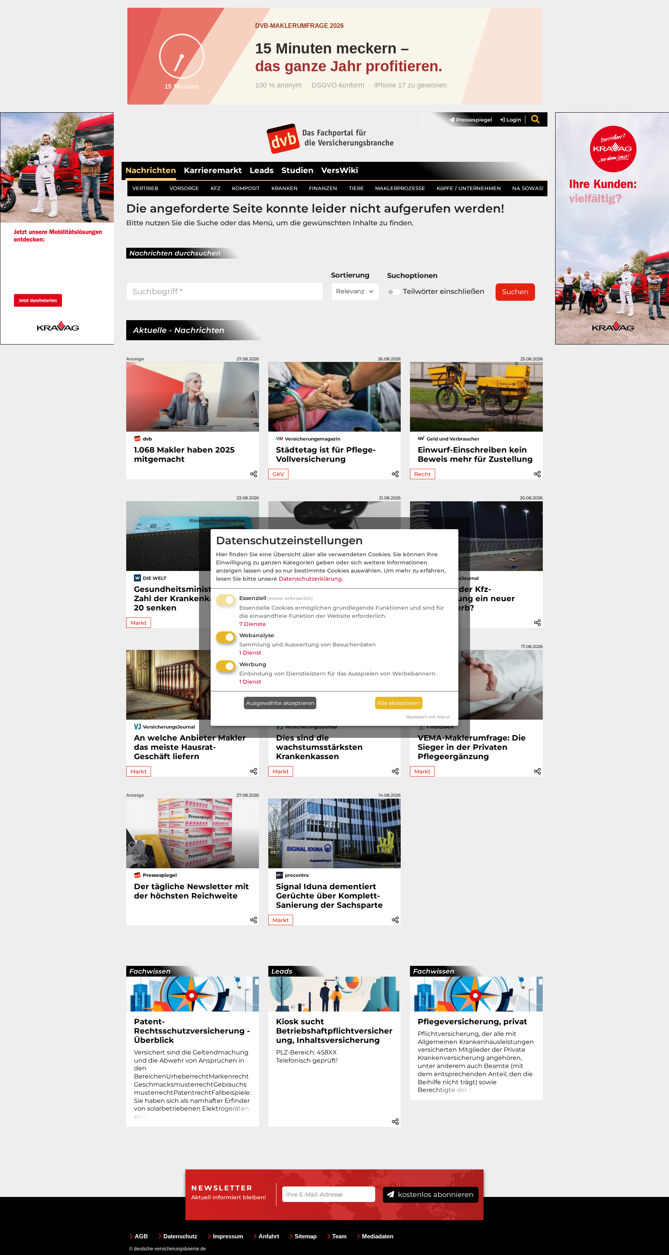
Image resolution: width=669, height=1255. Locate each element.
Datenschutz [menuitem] (180, 1236)
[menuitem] (467, 119)
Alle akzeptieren (398, 703)
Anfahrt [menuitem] (269, 1236)
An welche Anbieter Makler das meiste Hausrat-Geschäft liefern (190, 747)
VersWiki (339, 170)
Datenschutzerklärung (310, 578)
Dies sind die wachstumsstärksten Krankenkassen (319, 747)
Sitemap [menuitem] (306, 1236)
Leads (262, 170)
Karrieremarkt (213, 170)
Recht (422, 474)
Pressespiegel (473, 120)
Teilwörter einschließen (443, 291)
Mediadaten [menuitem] (377, 1236)
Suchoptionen (412, 275)
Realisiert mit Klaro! (428, 717)
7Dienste (252, 624)
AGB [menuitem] (141, 1236)
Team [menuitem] (339, 1236)
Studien (297, 170)
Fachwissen (150, 971)
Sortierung (350, 275)
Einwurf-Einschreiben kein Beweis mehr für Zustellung (475, 454)
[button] (253, 473)
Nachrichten (150, 170)
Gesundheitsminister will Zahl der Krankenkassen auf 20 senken (191, 598)
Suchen (515, 292)
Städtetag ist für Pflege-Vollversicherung (326, 454)
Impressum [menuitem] (228, 1236)
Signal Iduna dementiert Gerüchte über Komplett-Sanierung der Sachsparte (329, 896)
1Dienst (250, 652)
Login (513, 120)
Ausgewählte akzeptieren (280, 703)
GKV (278, 474)
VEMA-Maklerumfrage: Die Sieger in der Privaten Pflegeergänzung (472, 747)
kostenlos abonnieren (434, 1194)
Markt (138, 622)
